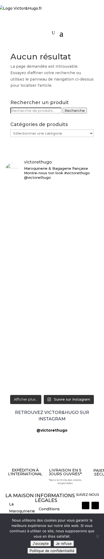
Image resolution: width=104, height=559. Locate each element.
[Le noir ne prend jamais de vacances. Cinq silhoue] (52, 347)
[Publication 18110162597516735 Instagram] (52, 365)
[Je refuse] (97, 536)
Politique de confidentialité (52, 551)
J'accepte (41, 543)
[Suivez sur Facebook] (95, 505)
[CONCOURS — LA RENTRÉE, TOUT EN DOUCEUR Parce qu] (52, 255)
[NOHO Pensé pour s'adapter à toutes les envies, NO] (52, 380)
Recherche (75, 110)
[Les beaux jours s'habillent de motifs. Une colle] (52, 322)
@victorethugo (52, 430)
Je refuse (64, 543)
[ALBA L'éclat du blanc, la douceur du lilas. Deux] (52, 192)
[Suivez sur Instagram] (85, 505)
